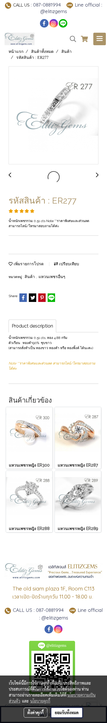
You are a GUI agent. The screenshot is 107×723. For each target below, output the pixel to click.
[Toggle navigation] (99, 39)
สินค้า (30, 277)
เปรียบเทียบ (68, 264)
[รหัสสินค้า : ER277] (53, 116)
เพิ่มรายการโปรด (28, 264)
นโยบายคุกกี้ (40, 700)
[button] (71, 39)
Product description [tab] (32, 326)
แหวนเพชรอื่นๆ (52, 277)
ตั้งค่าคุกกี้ (35, 712)
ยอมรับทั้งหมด (67, 712)
